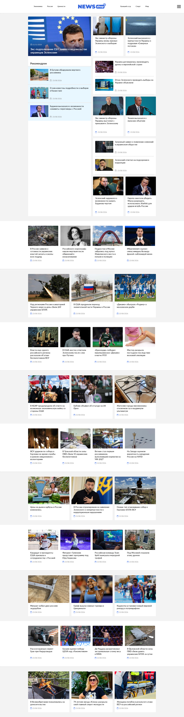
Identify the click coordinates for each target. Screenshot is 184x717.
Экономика (38, 6)
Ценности (61, 6)
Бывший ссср (125, 6)
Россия (50, 6)
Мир (147, 6)
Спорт (138, 6)
